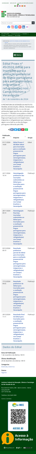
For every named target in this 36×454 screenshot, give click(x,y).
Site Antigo (17, 35)
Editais (6, 42)
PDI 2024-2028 (5, 33)
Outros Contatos (6, 399)
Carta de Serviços (15, 33)
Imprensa (10, 35)
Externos (11, 367)
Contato (3, 35)
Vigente (4, 373)
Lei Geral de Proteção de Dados (25, 3)
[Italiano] (24, 5)
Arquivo (16, 138)
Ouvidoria (24, 33)
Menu (19, 55)
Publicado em (6, 136)
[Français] (20, 5)
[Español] (22, 5)
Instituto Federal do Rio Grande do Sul (20, 41)
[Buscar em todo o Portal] (33, 22)
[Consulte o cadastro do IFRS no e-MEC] (18, 416)
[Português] (18, 4)
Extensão (4, 367)
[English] (17, 5)
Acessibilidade (5, 3)
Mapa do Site (13, 3)
